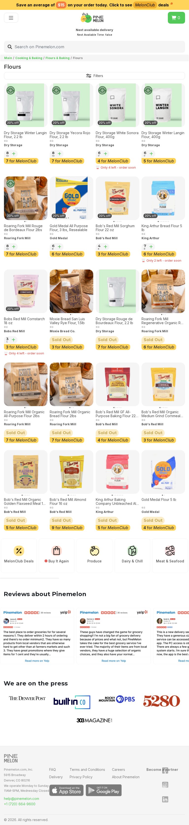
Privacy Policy (81, 777)
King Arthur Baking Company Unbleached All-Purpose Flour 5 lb (117, 502)
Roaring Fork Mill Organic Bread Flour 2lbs (70, 414)
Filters (98, 76)
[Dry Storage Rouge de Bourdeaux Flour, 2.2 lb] (117, 291)
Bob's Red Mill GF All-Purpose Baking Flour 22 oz (116, 414)
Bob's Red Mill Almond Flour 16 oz (68, 502)
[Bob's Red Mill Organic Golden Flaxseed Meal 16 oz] (25, 472)
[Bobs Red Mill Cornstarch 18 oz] (25, 291)
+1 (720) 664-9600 (19, 804)
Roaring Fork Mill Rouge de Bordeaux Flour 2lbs (23, 228)
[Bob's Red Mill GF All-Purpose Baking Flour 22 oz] (117, 384)
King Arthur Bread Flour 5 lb (162, 228)
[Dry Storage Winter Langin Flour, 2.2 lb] (25, 105)
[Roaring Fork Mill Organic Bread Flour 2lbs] (71, 384)
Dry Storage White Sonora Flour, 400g (117, 135)
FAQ (52, 769)
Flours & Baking (58, 58)
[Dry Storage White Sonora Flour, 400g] (117, 105)
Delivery (56, 777)
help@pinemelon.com (21, 798)
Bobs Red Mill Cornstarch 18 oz (24, 321)
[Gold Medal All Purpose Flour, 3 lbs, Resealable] (71, 198)
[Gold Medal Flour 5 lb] (163, 472)
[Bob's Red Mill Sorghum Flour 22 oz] (117, 198)
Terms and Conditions (87, 769)
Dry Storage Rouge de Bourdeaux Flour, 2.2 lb (114, 321)
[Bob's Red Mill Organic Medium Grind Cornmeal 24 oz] (163, 384)
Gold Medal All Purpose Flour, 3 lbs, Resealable (69, 228)
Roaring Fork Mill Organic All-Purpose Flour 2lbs (24, 414)
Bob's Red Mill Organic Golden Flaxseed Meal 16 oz (24, 502)
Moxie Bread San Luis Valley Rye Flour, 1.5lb (67, 321)
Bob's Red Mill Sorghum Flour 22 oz (115, 228)
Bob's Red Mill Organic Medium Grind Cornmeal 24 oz (161, 414)
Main (8, 58)
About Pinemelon (126, 777)
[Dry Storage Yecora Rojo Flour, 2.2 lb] (71, 105)
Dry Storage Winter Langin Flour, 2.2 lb (25, 135)
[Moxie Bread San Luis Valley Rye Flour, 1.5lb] (71, 291)
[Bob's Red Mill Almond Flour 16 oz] (71, 472)
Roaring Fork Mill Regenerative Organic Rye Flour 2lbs (163, 321)
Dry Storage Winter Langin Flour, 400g (163, 135)
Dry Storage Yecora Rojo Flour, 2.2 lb (70, 135)
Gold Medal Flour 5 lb (159, 500)
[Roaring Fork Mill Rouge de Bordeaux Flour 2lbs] (25, 198)
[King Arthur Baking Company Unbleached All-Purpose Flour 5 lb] (117, 472)
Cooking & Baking (28, 58)
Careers (118, 769)
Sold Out (61, 339)
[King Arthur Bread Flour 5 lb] (163, 198)
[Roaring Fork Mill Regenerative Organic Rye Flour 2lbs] (163, 291)
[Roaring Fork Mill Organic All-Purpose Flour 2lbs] (25, 384)
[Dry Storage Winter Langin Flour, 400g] (163, 105)
